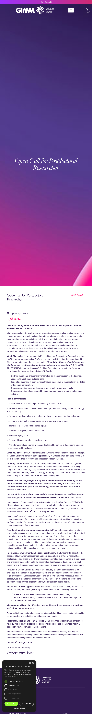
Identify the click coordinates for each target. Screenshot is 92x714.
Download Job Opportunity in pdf (18, 647)
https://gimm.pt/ (17, 497)
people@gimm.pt (76, 497)
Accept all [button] (11, 704)
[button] (19, 708)
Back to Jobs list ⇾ (78, 294)
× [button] (33, 663)
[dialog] (19, 686)
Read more (19, 677)
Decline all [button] (26, 704)
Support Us (48, 2)
